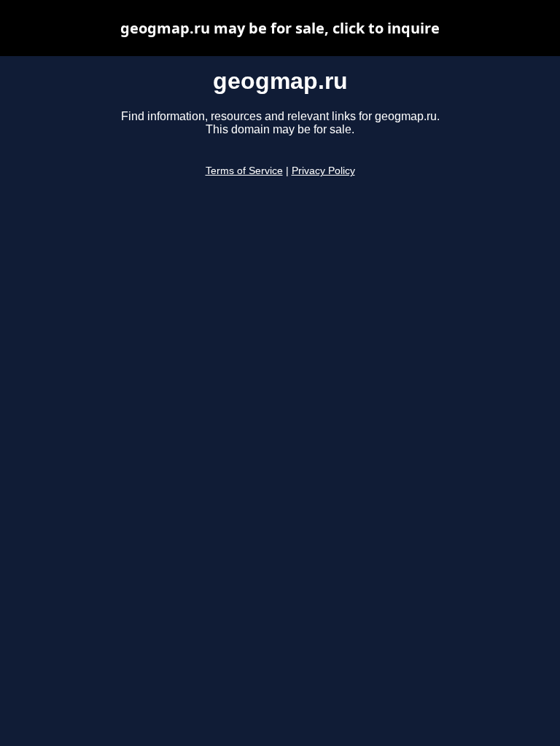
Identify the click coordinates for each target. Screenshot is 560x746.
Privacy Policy (323, 170)
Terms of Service (244, 170)
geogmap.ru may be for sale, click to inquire (280, 28)
